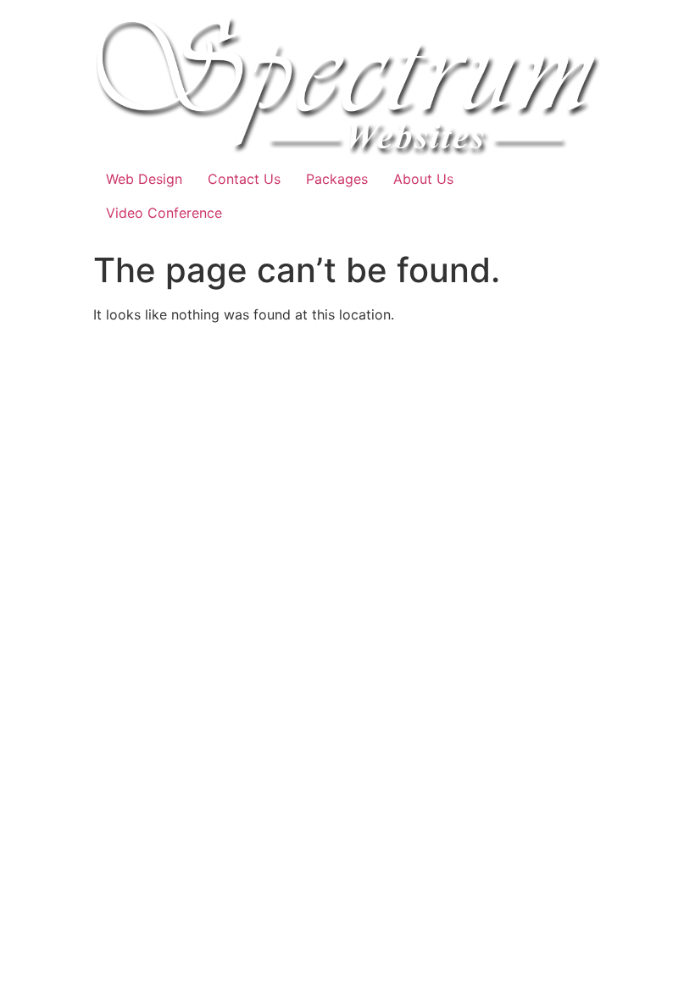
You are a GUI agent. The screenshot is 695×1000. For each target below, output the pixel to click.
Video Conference (164, 212)
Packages (337, 178)
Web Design (144, 178)
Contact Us (244, 178)
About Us (423, 178)
